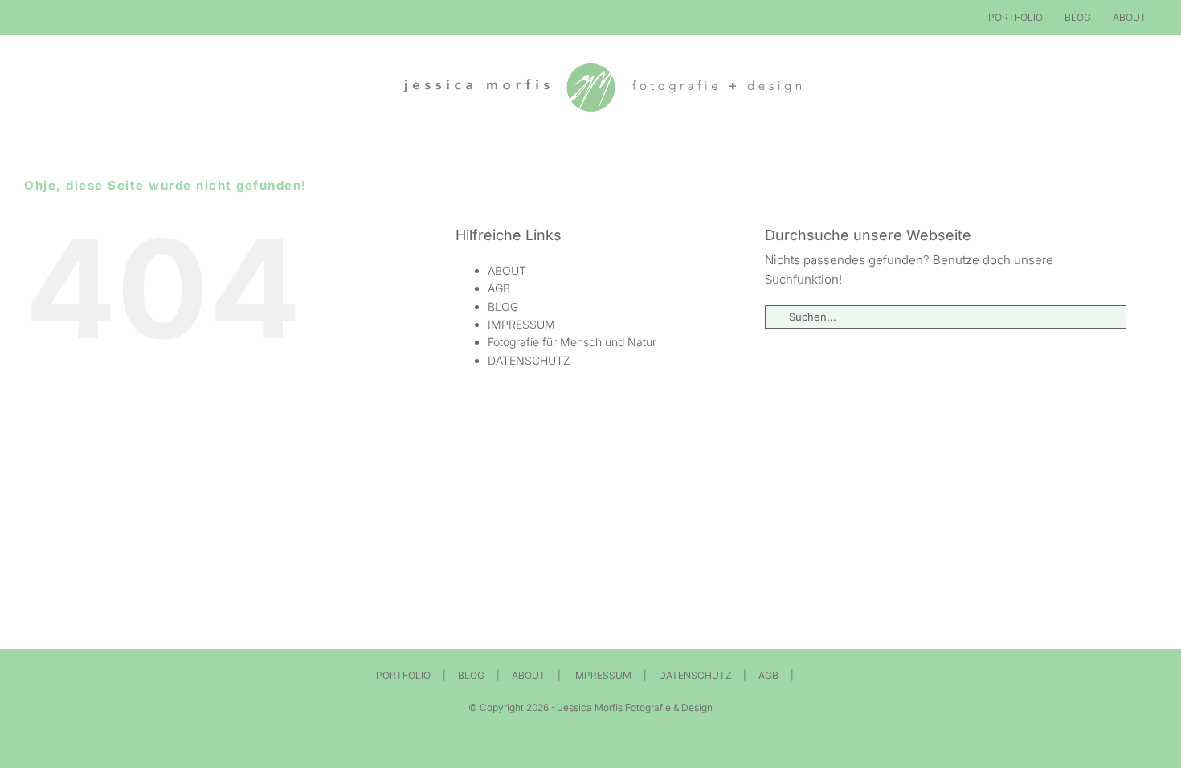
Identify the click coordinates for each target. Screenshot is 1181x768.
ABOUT (507, 270)
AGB (499, 288)
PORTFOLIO (403, 675)
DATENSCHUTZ (529, 360)
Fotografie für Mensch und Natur (572, 342)
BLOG (503, 306)
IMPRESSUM (521, 324)
